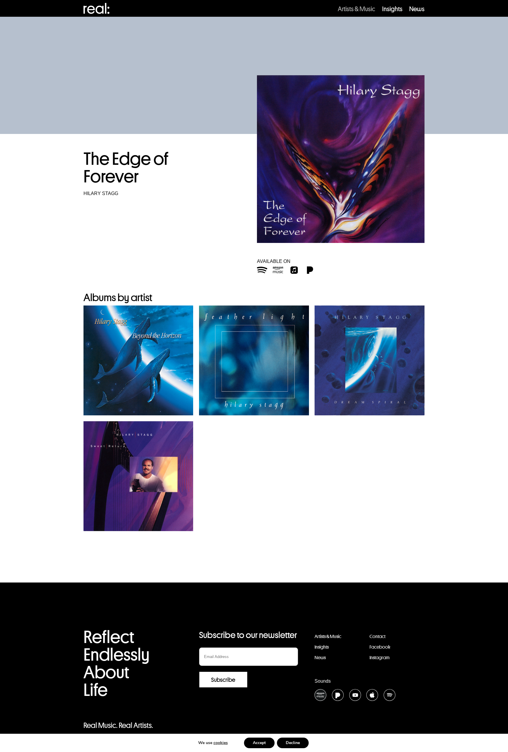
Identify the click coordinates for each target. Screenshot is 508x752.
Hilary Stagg (100, 193)
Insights (392, 9)
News (417, 9)
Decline (293, 743)
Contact (377, 636)
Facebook (380, 647)
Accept (259, 743)
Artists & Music (356, 9)
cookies (220, 743)
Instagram (380, 657)
